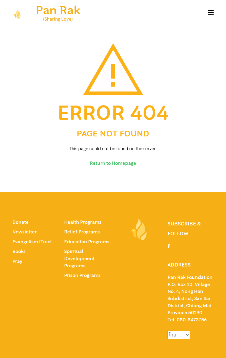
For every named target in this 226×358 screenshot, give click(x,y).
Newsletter (24, 231)
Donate (20, 222)
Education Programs (86, 241)
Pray (17, 261)
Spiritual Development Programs (79, 258)
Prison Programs (82, 275)
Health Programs (82, 222)
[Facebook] (169, 246)
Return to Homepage (113, 163)
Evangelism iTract (32, 241)
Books (19, 251)
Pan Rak (58, 10)
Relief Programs (82, 231)
